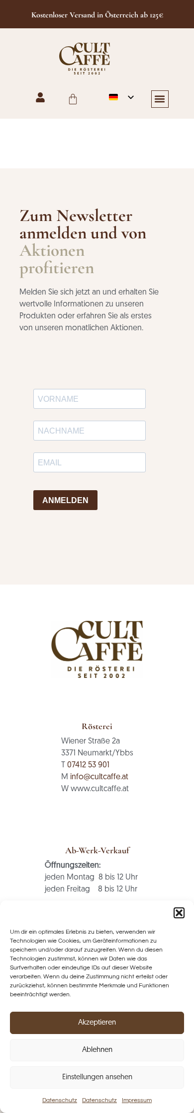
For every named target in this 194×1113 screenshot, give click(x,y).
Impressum (137, 1100)
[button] (179, 913)
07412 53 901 (88, 765)
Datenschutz (59, 1100)
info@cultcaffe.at (99, 777)
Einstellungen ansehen (97, 1077)
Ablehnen (97, 1050)
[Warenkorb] (73, 99)
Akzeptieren (97, 1023)
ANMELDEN (65, 500)
